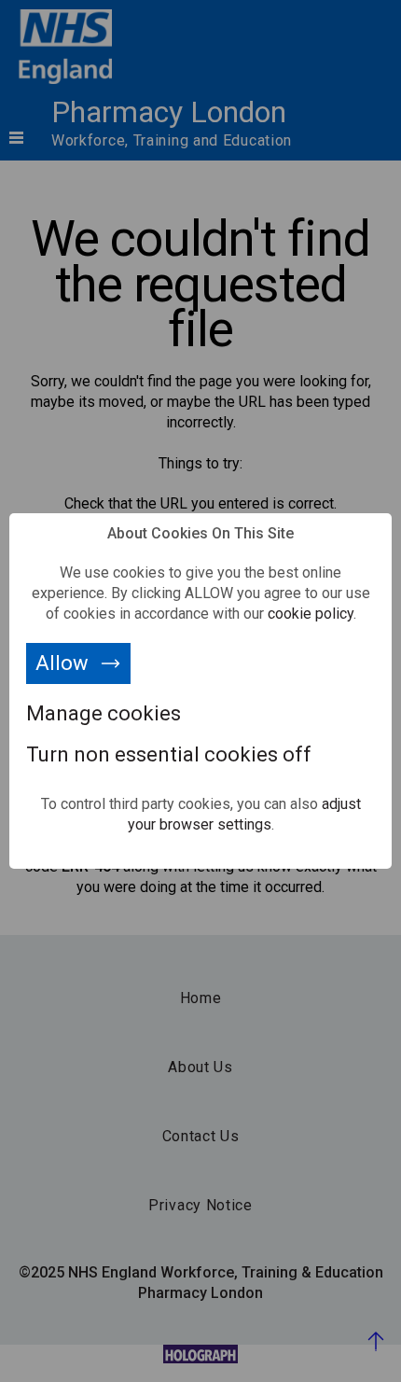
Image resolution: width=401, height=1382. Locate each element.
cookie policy (310, 613)
